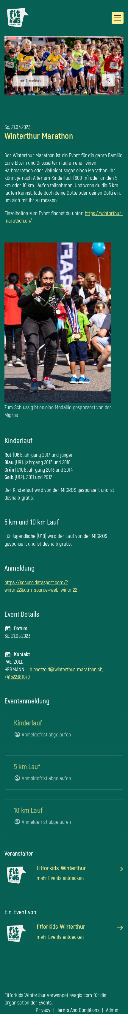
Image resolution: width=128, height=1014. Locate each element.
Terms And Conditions (78, 1010)
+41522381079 (17, 677)
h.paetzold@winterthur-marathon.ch (66, 669)
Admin (112, 1010)
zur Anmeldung (31, 81)
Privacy (43, 1010)
